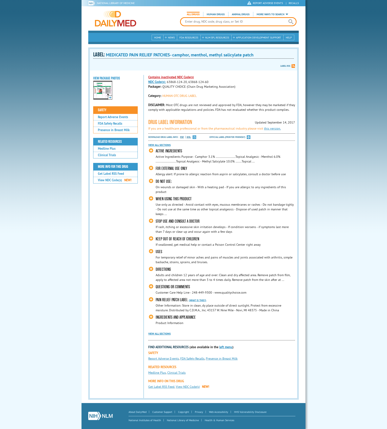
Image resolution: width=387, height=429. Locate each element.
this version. (272, 128)
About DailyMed (137, 412)
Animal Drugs (240, 14)
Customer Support (162, 412)
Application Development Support (258, 37)
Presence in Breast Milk (114, 130)
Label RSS (285, 65)
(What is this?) (197, 300)
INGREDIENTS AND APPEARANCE (176, 317)
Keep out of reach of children (177, 238)
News (171, 37)
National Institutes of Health (145, 420)
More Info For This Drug (113, 166)
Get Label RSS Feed (111, 174)
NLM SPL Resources (217, 37)
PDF (182, 137)
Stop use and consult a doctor (178, 221)
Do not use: (164, 181)
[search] (291, 22)
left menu (225, 347)
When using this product (173, 198)
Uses (159, 251)
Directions (163, 269)
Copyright (183, 412)
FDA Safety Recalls (110, 124)
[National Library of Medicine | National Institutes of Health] (100, 416)
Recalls (294, 3)
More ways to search (270, 14)
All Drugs (193, 14)
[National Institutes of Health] (92, 3)
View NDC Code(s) (114, 180)
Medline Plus (107, 149)
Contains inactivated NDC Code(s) (171, 77)
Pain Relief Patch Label (172, 299)
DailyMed (115, 18)
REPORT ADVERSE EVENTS (268, 3)
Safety (102, 110)
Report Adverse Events (113, 117)
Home (157, 37)
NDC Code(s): (157, 82)
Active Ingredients (169, 151)
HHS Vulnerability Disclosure (250, 412)
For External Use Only (171, 168)
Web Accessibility (218, 412)
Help (289, 37)
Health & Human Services (219, 420)
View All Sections (159, 145)
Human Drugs (216, 14)
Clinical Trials (107, 155)
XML (189, 137)
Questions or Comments (173, 286)
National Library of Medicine (116, 3)
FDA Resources (188, 37)
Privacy (199, 412)
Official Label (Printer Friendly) (227, 137)
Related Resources (110, 141)
